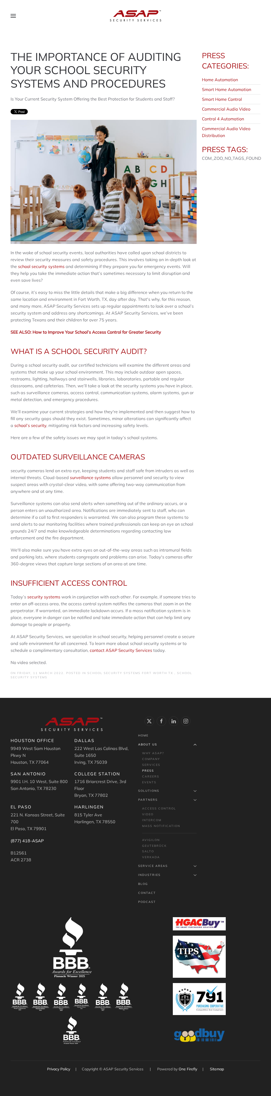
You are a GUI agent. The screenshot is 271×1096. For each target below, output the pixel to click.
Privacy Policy (59, 1069)
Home (143, 735)
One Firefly (188, 1069)
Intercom (151, 820)
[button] (13, 15)
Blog (143, 884)
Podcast (147, 902)
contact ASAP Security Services (121, 650)
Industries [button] (149, 875)
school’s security (30, 425)
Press (148, 770)
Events (149, 782)
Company (151, 759)
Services (151, 765)
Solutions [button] (148, 791)
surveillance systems (90, 477)
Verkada (151, 857)
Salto (148, 851)
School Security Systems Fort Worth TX (130, 673)
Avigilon (151, 840)
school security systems (41, 266)
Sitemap (217, 1069)
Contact (147, 893)
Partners (148, 800)
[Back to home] (135, 15)
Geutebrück (154, 846)
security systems (43, 596)
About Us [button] (147, 744)
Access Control (159, 808)
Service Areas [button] (153, 866)
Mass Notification (161, 826)
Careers (150, 776)
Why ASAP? (153, 753)
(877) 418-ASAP (27, 840)
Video (147, 814)
